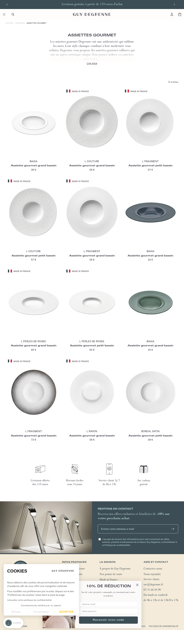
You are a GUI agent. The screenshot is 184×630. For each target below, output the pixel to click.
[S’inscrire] (173, 529)
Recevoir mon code (108, 620)
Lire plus (92, 63)
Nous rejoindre (152, 574)
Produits (20, 23)
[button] (13, 623)
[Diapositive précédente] (7, 4)
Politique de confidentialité (163, 626)
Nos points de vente (111, 574)
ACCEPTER (66, 611)
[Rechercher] (13, 14)
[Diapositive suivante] (174, 4)
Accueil (10, 23)
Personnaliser (41, 611)
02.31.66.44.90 (152, 590)
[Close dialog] (137, 585)
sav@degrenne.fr (153, 585)
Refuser (16, 611)
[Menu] (4, 14)
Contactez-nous (153, 569)
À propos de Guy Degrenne (115, 569)
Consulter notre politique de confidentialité (29, 600)
